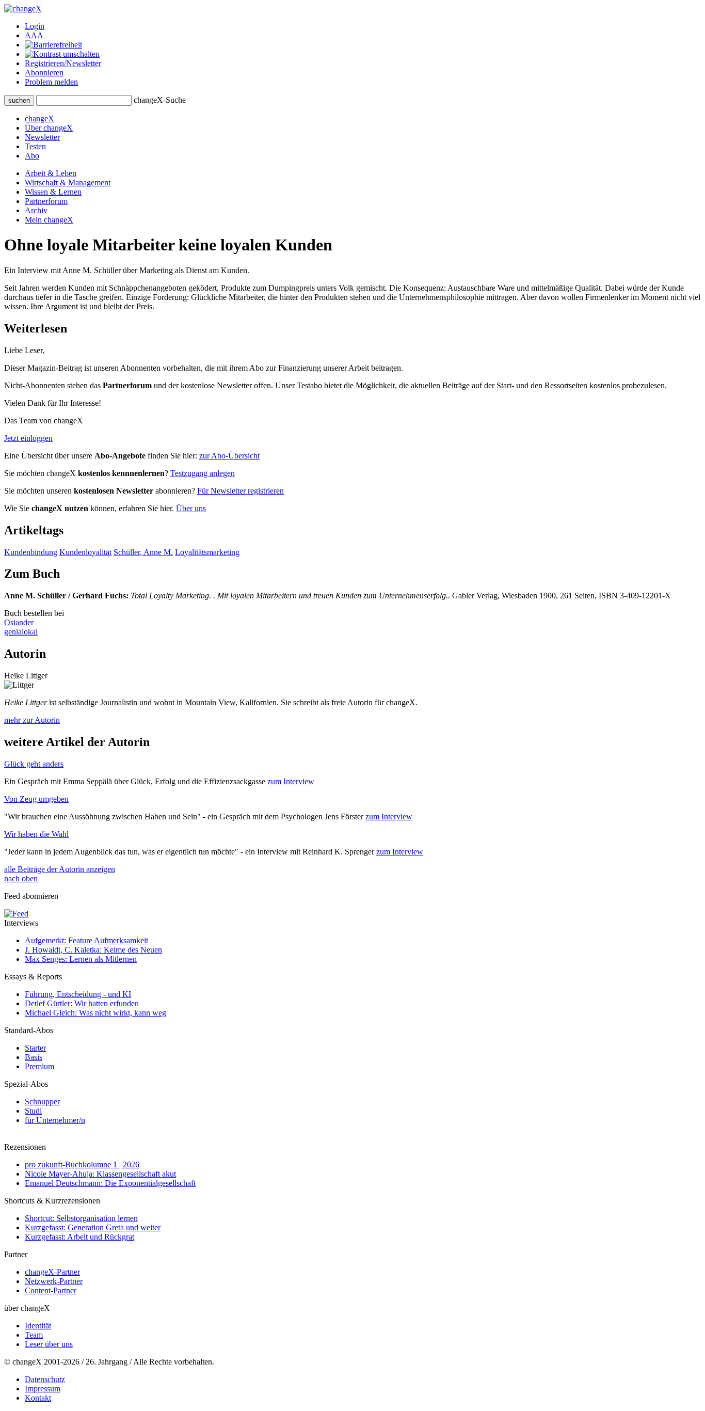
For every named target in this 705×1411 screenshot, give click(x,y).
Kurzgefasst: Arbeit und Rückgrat (79, 1236)
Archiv (36, 210)
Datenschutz (45, 1379)
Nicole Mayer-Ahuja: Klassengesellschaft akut (100, 1173)
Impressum (42, 1388)
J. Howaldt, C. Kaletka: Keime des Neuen (93, 949)
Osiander (19, 622)
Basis (33, 1057)
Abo (32, 155)
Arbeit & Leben (50, 173)
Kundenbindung (30, 552)
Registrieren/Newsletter (63, 63)
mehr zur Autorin (32, 720)
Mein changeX (49, 219)
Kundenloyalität (85, 552)
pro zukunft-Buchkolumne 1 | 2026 (82, 1164)
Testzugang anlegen (202, 473)
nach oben (21, 878)
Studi (33, 1110)
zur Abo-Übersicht (229, 455)
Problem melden (51, 81)
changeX (39, 118)
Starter (35, 1047)
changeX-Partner (52, 1271)
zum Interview (290, 781)
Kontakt (38, 1397)
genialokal (21, 631)
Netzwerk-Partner (54, 1281)
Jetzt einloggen (28, 438)
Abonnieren (44, 72)
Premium (39, 1066)
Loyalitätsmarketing (207, 552)
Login (34, 26)
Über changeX (49, 127)
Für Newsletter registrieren (240, 490)
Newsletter (42, 137)
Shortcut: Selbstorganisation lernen (81, 1218)
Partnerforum (46, 201)
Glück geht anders (33, 763)
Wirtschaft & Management (67, 182)
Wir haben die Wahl (36, 834)
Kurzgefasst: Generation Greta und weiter (93, 1227)
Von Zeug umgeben (36, 799)
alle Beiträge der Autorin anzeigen (59, 869)
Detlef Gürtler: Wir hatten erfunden (82, 1003)
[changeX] (23, 8)
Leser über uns (49, 1344)
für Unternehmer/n (55, 1120)
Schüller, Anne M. (143, 552)
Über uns (191, 508)
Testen (35, 146)
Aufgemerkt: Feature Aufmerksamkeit (86, 940)
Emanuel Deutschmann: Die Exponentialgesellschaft (110, 1183)
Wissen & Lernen (53, 191)
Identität (38, 1325)
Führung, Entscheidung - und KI (78, 994)
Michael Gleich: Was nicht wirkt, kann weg (95, 1012)
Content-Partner (50, 1290)
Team (34, 1334)
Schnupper (42, 1101)
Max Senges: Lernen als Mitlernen (81, 959)
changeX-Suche (160, 100)
